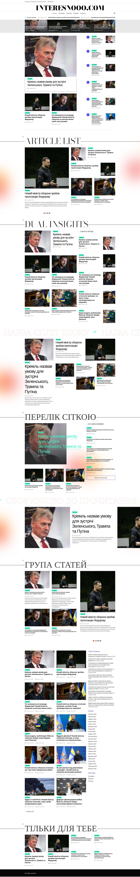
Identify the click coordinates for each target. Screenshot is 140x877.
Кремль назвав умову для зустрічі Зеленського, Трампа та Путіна (36, 27)
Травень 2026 (92, 721)
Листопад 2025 (92, 736)
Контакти (82, 13)
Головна (54, 13)
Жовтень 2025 (92, 739)
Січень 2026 (91, 731)
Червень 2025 (92, 749)
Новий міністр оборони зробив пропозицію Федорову (58, 27)
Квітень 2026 (92, 724)
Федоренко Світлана (39, 679)
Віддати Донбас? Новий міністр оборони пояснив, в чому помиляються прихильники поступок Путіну (97, 119)
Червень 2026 (92, 719)
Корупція (69, 13)
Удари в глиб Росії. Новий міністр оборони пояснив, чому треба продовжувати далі (39, 801)
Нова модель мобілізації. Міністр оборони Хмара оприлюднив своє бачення (97, 103)
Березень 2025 (92, 756)
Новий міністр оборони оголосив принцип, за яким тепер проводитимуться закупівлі (103, 26)
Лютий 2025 (91, 758)
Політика (76, 13)
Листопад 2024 (92, 766)
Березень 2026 (92, 726)
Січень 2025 (91, 761)
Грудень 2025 (92, 734)
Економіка (62, 13)
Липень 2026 (92, 716)
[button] (24, 25)
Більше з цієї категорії (101, 477)
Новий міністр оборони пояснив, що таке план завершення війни (39, 769)
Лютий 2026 (91, 729)
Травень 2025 (92, 751)
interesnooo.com (70, 8)
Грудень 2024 (92, 763)
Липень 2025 (92, 746)
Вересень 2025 (92, 741)
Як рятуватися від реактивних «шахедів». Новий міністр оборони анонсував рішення (70, 770)
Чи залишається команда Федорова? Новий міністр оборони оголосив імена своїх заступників (75, 17)
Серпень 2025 (92, 744)
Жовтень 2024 (92, 768)
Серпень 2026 (92, 714)
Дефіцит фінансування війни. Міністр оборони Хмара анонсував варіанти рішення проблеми (69, 802)
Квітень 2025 (92, 754)
